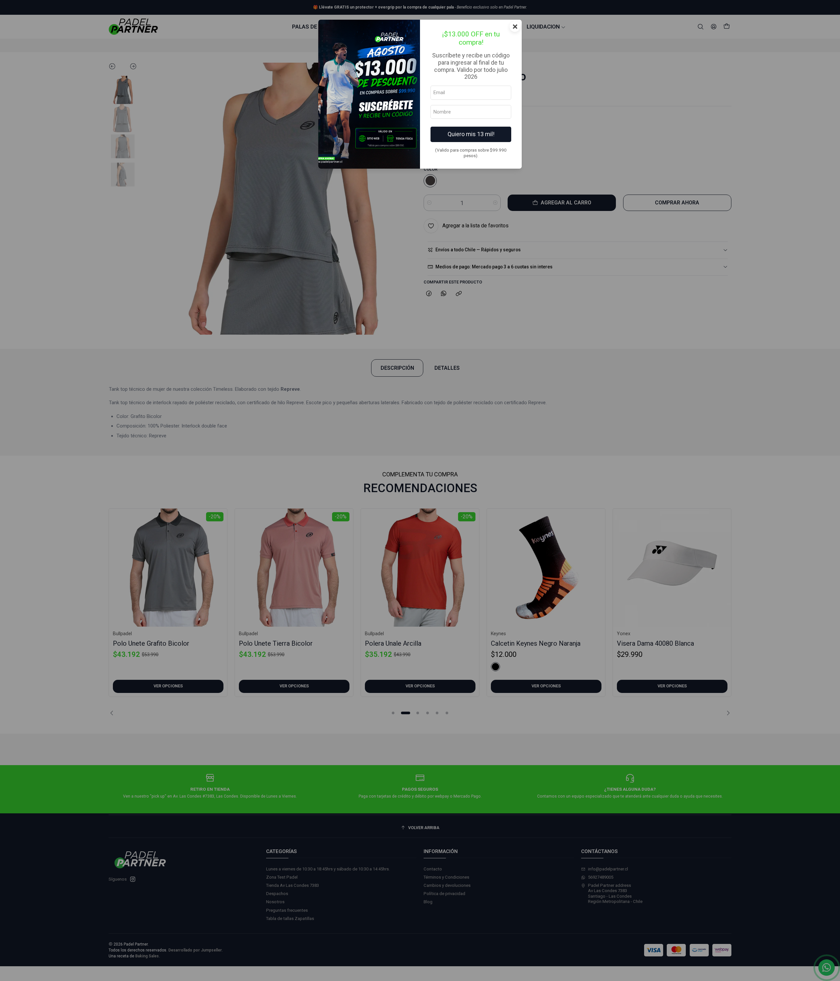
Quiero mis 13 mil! (471, 134)
